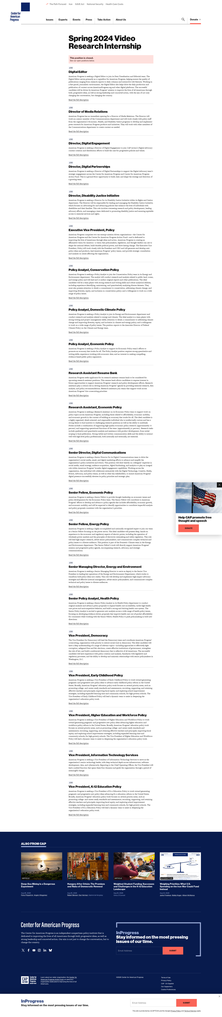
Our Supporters (166, 987)
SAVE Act (79, 4)
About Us (121, 19)
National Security (95, 4)
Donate (194, 19)
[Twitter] (23, 950)
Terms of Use (165, 977)
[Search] (183, 21)
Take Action (103, 19)
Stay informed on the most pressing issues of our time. (152, 937)
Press (89, 19)
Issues (49, 19)
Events (76, 19)
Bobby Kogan (177, 895)
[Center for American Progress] (26, 12)
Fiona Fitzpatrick (27, 895)
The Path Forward (57, 4)
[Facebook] (28, 950)
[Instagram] (39, 950)
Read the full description (79, 99)
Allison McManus (188, 895)
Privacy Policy (176, 1011)
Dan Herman (83, 895)
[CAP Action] (29, 980)
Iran (70, 4)
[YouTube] (34, 950)
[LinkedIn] (45, 950)
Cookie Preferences (168, 989)
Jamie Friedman (165, 895)
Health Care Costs (114, 4)
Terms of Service (190, 1011)
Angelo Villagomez (40, 895)
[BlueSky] (50, 950)
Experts (63, 19)
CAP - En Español (167, 984)
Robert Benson (72, 895)
